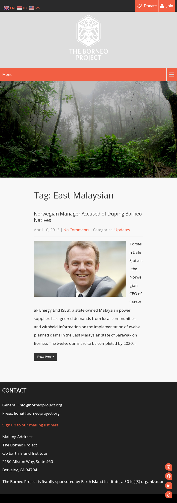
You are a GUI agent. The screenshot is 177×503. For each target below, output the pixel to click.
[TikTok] (168, 494)
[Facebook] (168, 476)
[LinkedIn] (168, 485)
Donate (150, 5)
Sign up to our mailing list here (30, 425)
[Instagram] (168, 467)
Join (169, 5)
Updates (122, 229)
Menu (7, 74)
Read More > (45, 356)
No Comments (76, 229)
